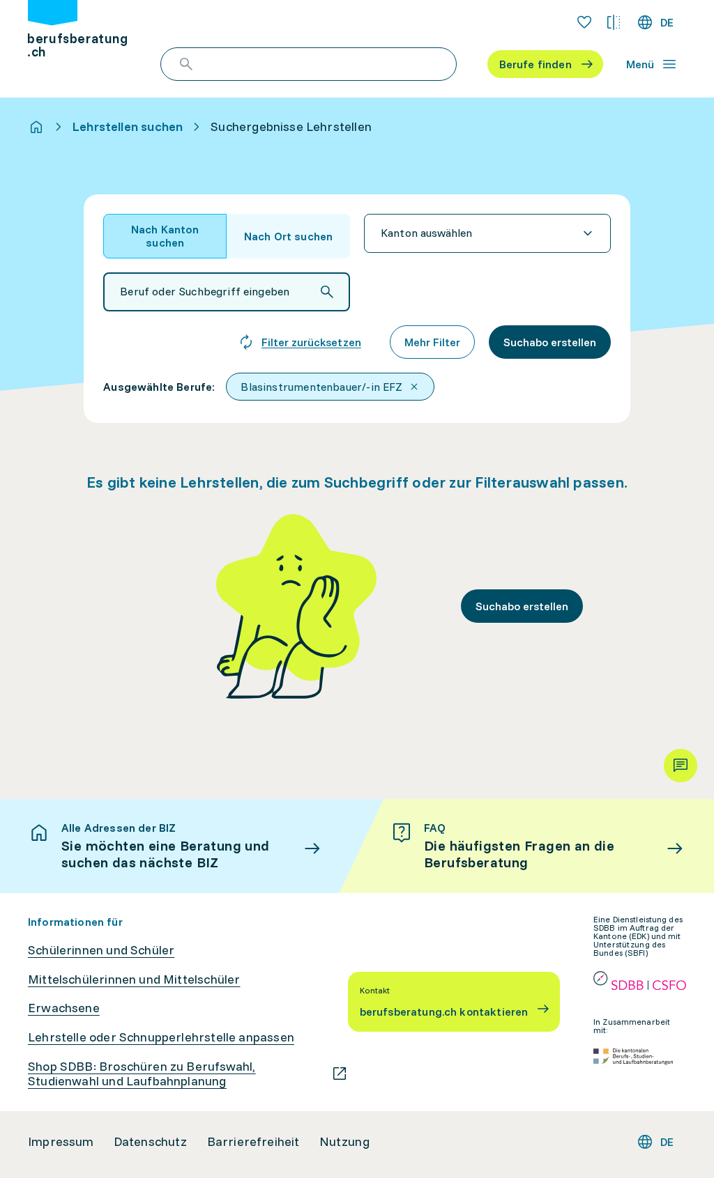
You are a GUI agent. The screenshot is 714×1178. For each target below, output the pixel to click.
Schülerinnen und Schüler (101, 950)
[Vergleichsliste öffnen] (614, 22)
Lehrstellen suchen (128, 127)
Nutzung (344, 1141)
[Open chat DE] (680, 765)
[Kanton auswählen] (487, 233)
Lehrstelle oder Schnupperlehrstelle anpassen (161, 1037)
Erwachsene (64, 1008)
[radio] (165, 236)
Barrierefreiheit (253, 1141)
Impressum (61, 1141)
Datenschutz (151, 1141)
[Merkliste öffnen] (584, 22)
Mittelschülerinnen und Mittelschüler (134, 979)
